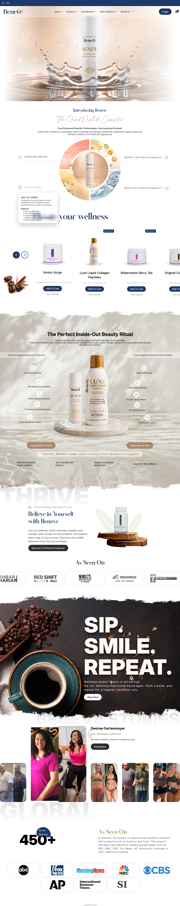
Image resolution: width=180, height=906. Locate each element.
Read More (100, 746)
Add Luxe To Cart (139, 445)
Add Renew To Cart (41, 445)
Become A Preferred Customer (48, 548)
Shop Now (92, 697)
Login (165, 11)
